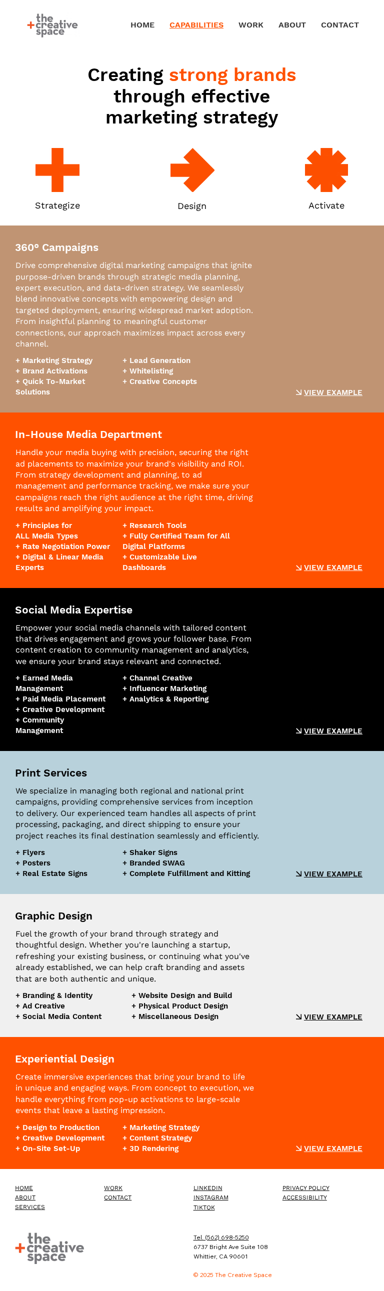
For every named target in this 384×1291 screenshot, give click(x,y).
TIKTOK (204, 1207)
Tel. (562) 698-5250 (221, 1237)
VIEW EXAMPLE (333, 392)
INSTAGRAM (211, 1197)
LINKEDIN (208, 1188)
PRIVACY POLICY (306, 1188)
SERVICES (30, 1207)
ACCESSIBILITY (304, 1197)
